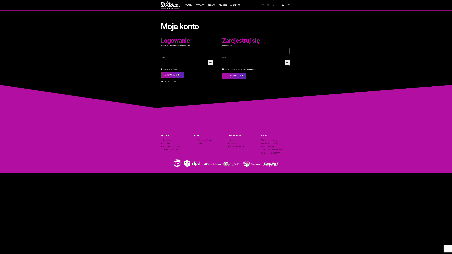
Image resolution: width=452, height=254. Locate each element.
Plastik (223, 5)
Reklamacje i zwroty (170, 150)
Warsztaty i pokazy (237, 146)
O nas (232, 140)
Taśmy (188, 5)
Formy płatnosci (169, 143)
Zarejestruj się (234, 76)
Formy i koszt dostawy (171, 146)
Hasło (168, 57)
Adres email (232, 45)
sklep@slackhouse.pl (274, 150)
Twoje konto (167, 140)
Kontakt (233, 143)
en (289, 5)
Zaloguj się (172, 75)
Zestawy (200, 5)
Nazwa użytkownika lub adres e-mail (181, 45)
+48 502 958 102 (274, 153)
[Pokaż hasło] (210, 62)
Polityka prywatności (204, 140)
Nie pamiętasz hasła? (169, 81)
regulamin (250, 69)
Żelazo (211, 5)
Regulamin (200, 143)
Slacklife (235, 5)
